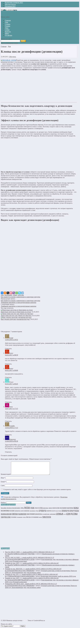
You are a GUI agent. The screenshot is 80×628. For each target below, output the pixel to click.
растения (31, 514)
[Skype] (19, 293)
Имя (3, 478)
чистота (46, 516)
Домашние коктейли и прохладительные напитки (18, 302)
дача (21, 508)
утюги (24, 517)
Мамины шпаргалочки (9, 10)
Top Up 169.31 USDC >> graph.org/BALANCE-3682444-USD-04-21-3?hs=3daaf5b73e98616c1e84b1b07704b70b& (29, 553)
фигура (28, 517)
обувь (36, 510)
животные (45, 508)
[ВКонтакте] (2, 293)
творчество (6, 517)
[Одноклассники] (5, 293)
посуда (54, 510)
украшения (19, 517)
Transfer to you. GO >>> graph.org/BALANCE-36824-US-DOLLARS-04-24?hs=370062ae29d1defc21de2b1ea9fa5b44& (31, 575)
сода (64, 514)
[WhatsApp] (16, 293)
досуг (37, 508)
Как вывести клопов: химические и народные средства (20, 297)
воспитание (16, 508)
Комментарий (6, 474)
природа (65, 510)
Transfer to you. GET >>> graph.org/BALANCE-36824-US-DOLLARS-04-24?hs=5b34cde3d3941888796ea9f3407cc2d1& (32, 579)
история (63, 508)
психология (6, 513)
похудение (58, 510)
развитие (22, 513)
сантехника (53, 514)
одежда (42, 510)
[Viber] (13, 293)
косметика (5, 510)
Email (3, 482)
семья (15, 295)
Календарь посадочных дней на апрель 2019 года (58, 576)
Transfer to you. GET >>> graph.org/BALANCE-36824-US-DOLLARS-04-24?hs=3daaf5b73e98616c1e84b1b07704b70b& (32, 564)
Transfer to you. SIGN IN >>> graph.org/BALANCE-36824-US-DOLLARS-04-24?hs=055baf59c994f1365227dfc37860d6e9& (33, 570)
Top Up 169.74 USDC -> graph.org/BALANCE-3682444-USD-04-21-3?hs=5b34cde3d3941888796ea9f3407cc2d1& (29, 558)
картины (70, 508)
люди (22, 510)
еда (40, 507)
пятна (15, 513)
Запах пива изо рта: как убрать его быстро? (16, 315)
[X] (8, 293)
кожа (76, 507)
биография (3, 508)
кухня (12, 510)
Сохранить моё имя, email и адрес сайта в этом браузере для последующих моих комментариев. (37, 489)
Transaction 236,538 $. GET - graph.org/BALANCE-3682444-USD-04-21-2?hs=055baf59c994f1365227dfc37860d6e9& (31, 584)
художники (35, 517)
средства (21, 295)
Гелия (11, 338)
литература (18, 510)
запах (50, 508)
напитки (26, 510)
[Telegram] (22, 293)
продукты (74, 510)
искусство (56, 508)
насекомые (8, 295)
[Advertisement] (39, 86)
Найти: (3, 502)
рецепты (38, 514)
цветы (40, 517)
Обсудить (12, 57)
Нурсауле (12, 439)
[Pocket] (11, 293)
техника (13, 517)
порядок (49, 510)
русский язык (45, 514)
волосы (9, 508)
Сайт (2, 485)
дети (27, 507)
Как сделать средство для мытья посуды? (15, 319)
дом (2, 295)
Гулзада (12, 426)
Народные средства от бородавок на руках (16, 312)
